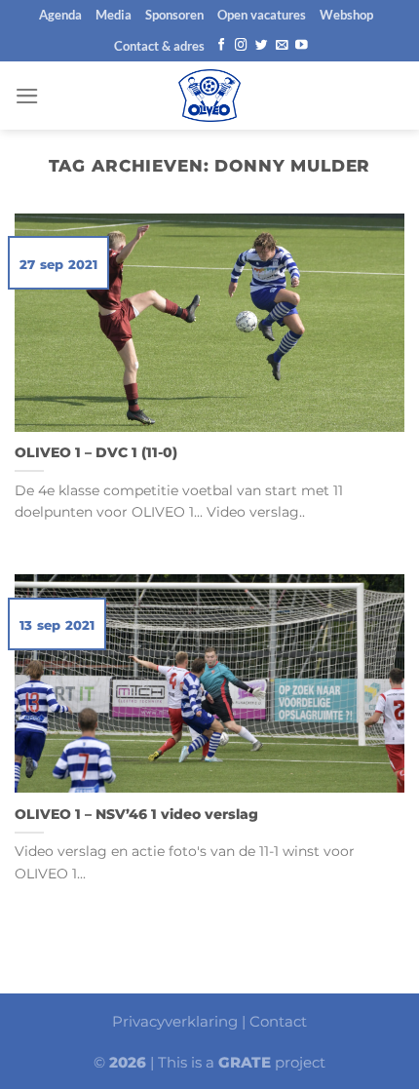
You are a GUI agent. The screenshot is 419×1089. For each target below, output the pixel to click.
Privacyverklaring (175, 1021)
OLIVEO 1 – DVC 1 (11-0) (96, 452)
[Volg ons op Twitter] (261, 46)
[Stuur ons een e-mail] (282, 46)
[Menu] (27, 96)
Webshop (346, 14)
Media (113, 14)
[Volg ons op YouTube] (301, 46)
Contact (278, 1021)
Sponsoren (174, 14)
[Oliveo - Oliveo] (209, 95)
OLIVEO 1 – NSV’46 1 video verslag (136, 814)
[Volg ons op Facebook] (221, 46)
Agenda (60, 14)
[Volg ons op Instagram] (241, 46)
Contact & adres (159, 46)
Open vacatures (261, 14)
